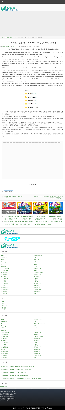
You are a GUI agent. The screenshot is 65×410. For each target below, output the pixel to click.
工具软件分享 (37, 283)
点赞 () (33, 184)
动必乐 (46, 408)
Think (35, 266)
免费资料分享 (4, 272)
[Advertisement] (32, 24)
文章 (4, 306)
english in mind (38, 255)
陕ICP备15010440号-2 (19, 408)
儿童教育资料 (4, 270)
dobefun (15, 46)
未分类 (3, 285)
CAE (2, 255)
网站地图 (28, 408)
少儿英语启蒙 (8, 38)
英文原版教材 (37, 285)
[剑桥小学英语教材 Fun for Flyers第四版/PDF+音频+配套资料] (24, 208)
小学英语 (3, 281)
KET (2, 260)
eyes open (4, 258)
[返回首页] (2, 38)
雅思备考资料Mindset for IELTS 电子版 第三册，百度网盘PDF (17, 366)
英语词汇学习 (4, 291)
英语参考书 (37, 287)
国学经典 (3, 277)
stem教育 (3, 266)
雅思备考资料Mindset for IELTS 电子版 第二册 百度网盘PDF (17, 369)
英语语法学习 (37, 291)
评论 (4, 308)
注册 (3, 301)
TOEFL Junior (5, 268)
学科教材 (36, 277)
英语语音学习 (4, 293)
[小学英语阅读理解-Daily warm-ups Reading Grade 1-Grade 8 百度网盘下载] (9, 208)
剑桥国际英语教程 (38, 272)
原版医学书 (4, 274)
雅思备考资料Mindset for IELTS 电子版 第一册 (13, 372)
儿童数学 (36, 270)
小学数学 (36, 279)
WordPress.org (6, 310)
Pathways (4, 262)
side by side (37, 264)
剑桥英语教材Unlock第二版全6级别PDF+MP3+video (12, 197)
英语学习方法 (4, 289)
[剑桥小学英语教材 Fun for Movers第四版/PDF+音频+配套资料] (40, 208)
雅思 (35, 293)
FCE (35, 258)
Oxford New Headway (39, 260)
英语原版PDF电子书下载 (37, 408)
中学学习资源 (37, 268)
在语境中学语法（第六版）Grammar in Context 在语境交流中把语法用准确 (21, 378)
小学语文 (36, 281)
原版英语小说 (37, 274)
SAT (2, 264)
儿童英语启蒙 (8, 191)
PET (35, 262)
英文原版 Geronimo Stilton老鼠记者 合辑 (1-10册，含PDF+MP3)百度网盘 (48, 197)
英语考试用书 (37, 289)
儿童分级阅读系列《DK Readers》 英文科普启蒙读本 (32, 42)
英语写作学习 (4, 287)
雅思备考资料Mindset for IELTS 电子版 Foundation (14, 375)
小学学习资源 (4, 279)
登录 (3, 303)
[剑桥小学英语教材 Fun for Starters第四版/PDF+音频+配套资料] (56, 208)
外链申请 (4, 386)
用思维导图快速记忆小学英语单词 (43, 224)
